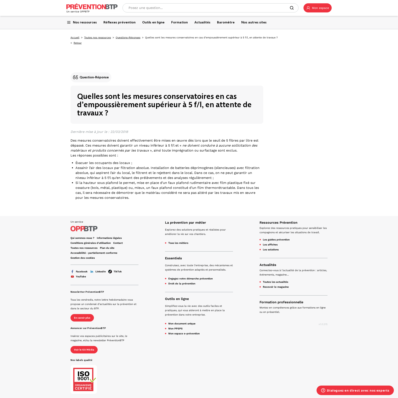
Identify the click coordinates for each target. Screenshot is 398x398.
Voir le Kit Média (84, 350)
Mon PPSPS (175, 328)
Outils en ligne (177, 299)
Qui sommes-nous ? (82, 238)
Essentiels (173, 258)
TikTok (118, 271)
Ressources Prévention (278, 222)
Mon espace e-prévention (184, 333)
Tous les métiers (178, 242)
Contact (118, 242)
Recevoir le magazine (276, 286)
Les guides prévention (276, 239)
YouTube (81, 276)
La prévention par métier (185, 222)
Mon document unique (181, 323)
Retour (78, 43)
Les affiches (270, 244)
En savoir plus (82, 318)
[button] (317, 7)
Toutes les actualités (275, 281)
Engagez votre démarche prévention (190, 278)
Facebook (81, 271)
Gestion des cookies (82, 257)
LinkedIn (100, 271)
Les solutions (271, 249)
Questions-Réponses (128, 37)
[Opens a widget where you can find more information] (355, 391)
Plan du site (107, 247)
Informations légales (109, 238)
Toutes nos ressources (97, 37)
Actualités (268, 265)
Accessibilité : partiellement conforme (93, 252)
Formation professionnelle (281, 302)
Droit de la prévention (181, 283)
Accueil (74, 37)
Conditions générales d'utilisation (90, 242)
